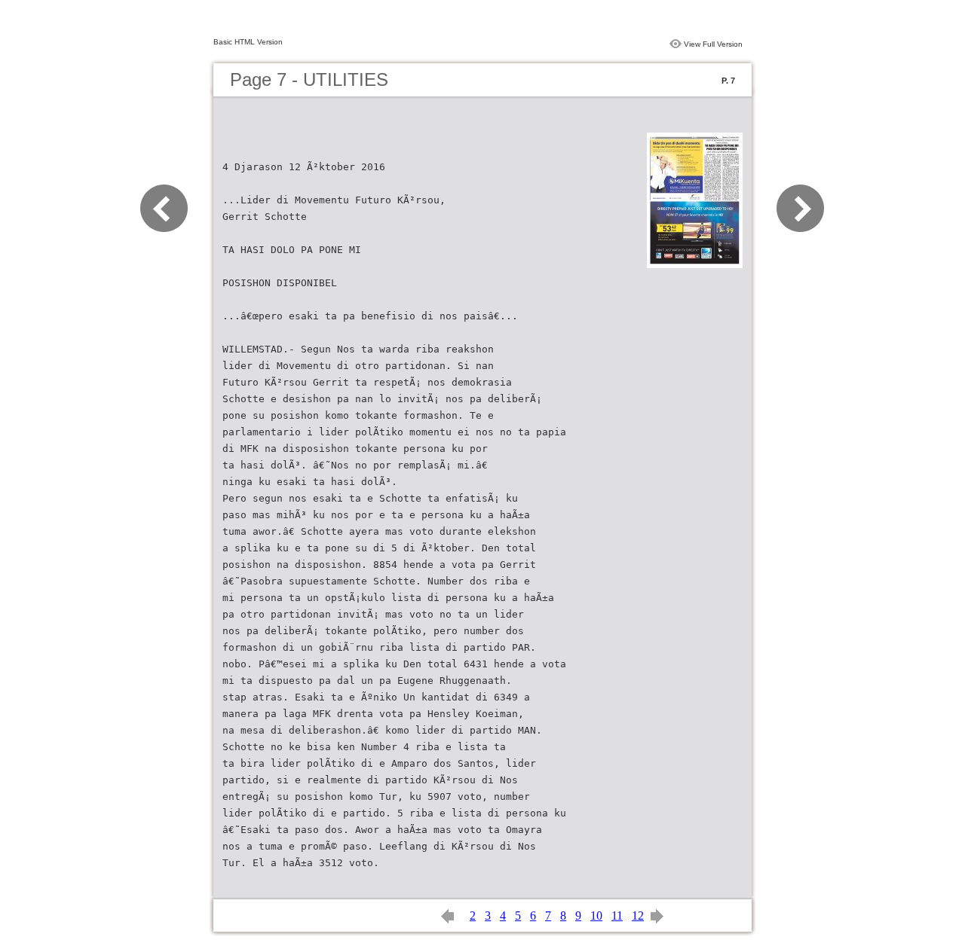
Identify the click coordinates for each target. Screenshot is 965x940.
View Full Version (713, 44)
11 (617, 915)
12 (638, 915)
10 (596, 915)
